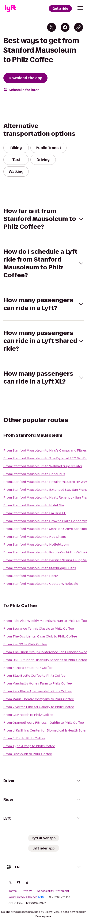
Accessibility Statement (53, 891)
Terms (12, 891)
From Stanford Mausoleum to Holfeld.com (36, 544)
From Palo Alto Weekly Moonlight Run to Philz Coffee (45, 620)
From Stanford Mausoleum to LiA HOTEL (34, 513)
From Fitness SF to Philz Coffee (28, 667)
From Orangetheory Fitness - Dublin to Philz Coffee (43, 722)
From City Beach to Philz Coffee (28, 714)
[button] (80, 8)
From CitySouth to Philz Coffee (27, 754)
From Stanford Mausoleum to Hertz (30, 576)
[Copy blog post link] (78, 27)
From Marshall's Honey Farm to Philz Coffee (37, 683)
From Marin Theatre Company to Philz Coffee (38, 699)
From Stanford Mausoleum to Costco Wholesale (40, 583)
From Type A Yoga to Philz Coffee (29, 746)
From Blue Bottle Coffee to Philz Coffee (34, 675)
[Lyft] (10, 8)
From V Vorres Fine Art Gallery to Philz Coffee (38, 707)
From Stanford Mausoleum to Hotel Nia (33, 505)
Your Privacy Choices (22, 897)
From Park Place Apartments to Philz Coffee (37, 691)
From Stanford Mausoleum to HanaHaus (34, 474)
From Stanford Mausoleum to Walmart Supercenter (42, 466)
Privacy (27, 891)
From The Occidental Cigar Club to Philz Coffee (40, 636)
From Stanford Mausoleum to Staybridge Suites (39, 568)
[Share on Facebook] (65, 27)
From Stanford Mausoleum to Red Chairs (34, 536)
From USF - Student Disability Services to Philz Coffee (45, 660)
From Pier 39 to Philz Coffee (25, 644)
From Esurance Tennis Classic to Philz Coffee (38, 628)
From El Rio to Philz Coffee (24, 738)
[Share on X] (51, 27)
